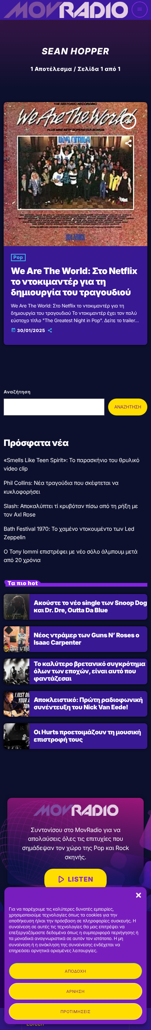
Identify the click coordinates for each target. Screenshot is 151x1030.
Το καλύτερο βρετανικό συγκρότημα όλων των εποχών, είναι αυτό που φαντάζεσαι (90, 671)
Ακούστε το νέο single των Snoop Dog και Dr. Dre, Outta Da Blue (90, 606)
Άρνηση (75, 991)
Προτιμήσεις (75, 1011)
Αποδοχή (75, 971)
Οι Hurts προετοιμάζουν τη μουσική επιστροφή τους (87, 736)
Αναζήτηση (17, 392)
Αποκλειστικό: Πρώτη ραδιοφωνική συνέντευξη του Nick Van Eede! (88, 703)
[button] (138, 895)
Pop (18, 257)
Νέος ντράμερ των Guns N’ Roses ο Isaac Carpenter (86, 639)
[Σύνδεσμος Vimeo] (65, 9)
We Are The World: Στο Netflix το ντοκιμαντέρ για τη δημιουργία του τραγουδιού (74, 282)
